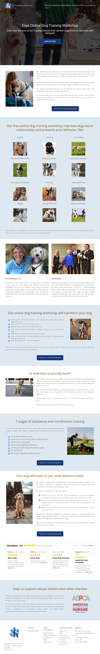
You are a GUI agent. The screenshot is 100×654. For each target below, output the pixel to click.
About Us (83, 5)
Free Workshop (55, 5)
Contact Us (92, 5)
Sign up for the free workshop (65, 109)
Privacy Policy (64, 637)
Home (46, 5)
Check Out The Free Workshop (50, 358)
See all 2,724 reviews (45, 546)
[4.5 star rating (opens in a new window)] (30, 545)
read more (11, 568)
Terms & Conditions (63, 641)
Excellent (12, 545)
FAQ (60, 633)
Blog (62, 5)
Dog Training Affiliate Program (50, 634)
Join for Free (50, 41)
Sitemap (62, 644)
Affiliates (68, 5)
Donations (76, 5)
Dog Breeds (48, 637)
